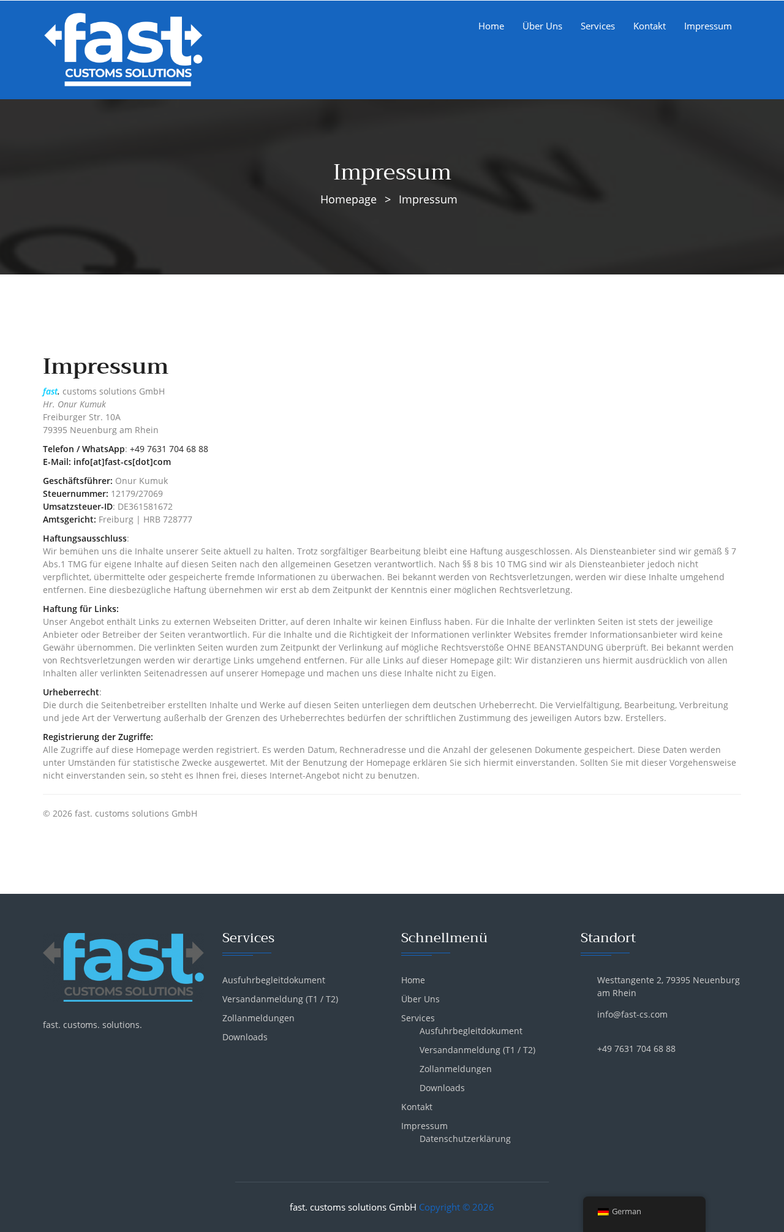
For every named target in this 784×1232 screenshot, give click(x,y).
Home (491, 26)
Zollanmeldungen (258, 1018)
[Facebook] (47, 1051)
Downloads (245, 1037)
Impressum (708, 26)
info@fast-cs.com (632, 1014)
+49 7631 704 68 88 (170, 449)
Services (598, 26)
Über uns (542, 26)
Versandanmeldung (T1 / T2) (280, 999)
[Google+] (68, 1051)
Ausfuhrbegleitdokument (273, 980)
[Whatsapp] (89, 1051)
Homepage (348, 199)
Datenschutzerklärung (465, 1138)
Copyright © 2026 (456, 1207)
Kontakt (649, 26)
